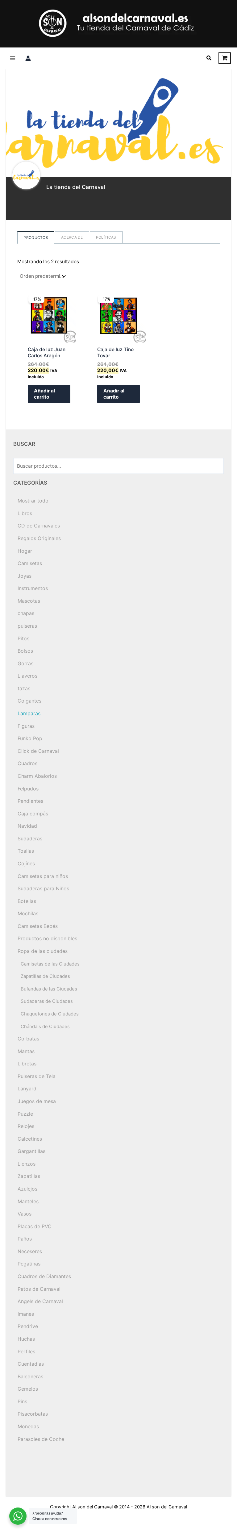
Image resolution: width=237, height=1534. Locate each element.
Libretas (27, 1063)
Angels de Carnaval (40, 1301)
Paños (25, 1239)
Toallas (26, 851)
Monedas (28, 1426)
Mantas (26, 1051)
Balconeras (30, 1376)
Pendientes (30, 801)
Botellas (27, 901)
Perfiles (26, 1351)
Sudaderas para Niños (43, 888)
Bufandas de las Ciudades (49, 989)
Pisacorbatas (33, 1414)
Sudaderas (30, 838)
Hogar (25, 551)
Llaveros (27, 676)
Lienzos (26, 1164)
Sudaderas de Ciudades (47, 1001)
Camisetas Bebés (38, 926)
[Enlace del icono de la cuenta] (28, 58)
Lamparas (29, 713)
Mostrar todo (33, 501)
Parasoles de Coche (41, 1439)
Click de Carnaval (38, 751)
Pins (22, 1401)
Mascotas (29, 601)
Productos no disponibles (47, 938)
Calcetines (30, 1139)
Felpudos (28, 788)
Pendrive (28, 1326)
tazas (24, 688)
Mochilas (28, 913)
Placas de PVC (35, 1226)
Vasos (24, 1214)
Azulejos (27, 1189)
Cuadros (27, 763)
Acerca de (72, 237)
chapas (26, 613)
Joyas (24, 576)
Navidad (27, 826)
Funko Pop (30, 738)
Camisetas (30, 563)
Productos (35, 237)
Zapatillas (29, 1176)
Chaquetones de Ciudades (50, 1014)
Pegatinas (29, 1264)
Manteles (28, 1201)
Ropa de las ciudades (43, 951)
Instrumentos (33, 588)
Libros (25, 513)
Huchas (26, 1339)
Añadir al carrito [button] (44, 394)
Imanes (26, 1314)
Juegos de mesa (37, 1101)
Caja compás (33, 813)
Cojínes (26, 863)
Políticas (106, 237)
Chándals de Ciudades (45, 1026)
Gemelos (28, 1389)
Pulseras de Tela (37, 1076)
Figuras (26, 726)
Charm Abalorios (37, 776)
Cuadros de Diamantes (44, 1276)
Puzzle (25, 1114)
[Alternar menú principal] (12, 58)
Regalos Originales (39, 538)
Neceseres (30, 1251)
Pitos (23, 638)
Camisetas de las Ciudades (50, 964)
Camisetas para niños (43, 876)
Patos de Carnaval (39, 1289)
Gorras (25, 663)
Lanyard (27, 1088)
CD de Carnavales (39, 526)
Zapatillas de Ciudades (45, 976)
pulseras (27, 626)
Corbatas (28, 1039)
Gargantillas (31, 1151)
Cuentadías (31, 1364)
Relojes (26, 1126)
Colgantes (29, 701)
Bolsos (25, 651)
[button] (209, 58)
